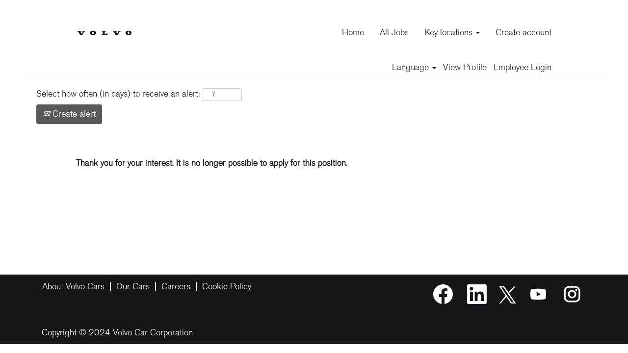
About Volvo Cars (73, 286)
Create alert (73, 113)
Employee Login (522, 67)
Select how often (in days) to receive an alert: (118, 93)
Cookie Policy (226, 286)
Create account (523, 32)
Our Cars (133, 286)
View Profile (465, 67)
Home (353, 32)
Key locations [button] (449, 32)
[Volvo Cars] (104, 25)
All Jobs (394, 32)
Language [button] (411, 67)
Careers (175, 286)
